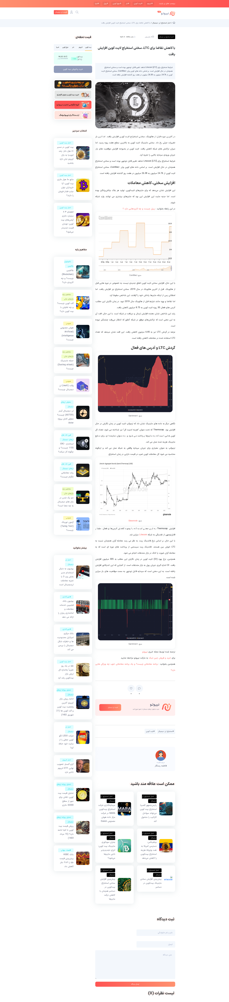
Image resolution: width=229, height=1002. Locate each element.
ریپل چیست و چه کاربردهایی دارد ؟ (139, 208)
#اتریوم (150, 3)
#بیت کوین (138, 3)
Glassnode (133, 520)
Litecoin (143, 534)
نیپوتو (145, 651)
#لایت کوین (150, 731)
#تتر (127, 3)
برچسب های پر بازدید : (166, 3)
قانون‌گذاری (67, 597)
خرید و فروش (73, 69)
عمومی (68, 323)
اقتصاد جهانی (66, 850)
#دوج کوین (117, 3)
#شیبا (97, 3)
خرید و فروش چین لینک (160, 658)
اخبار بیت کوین (65, 143)
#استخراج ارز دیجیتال (166, 731)
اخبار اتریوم (67, 760)
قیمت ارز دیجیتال (61, 12)
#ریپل (106, 3)
